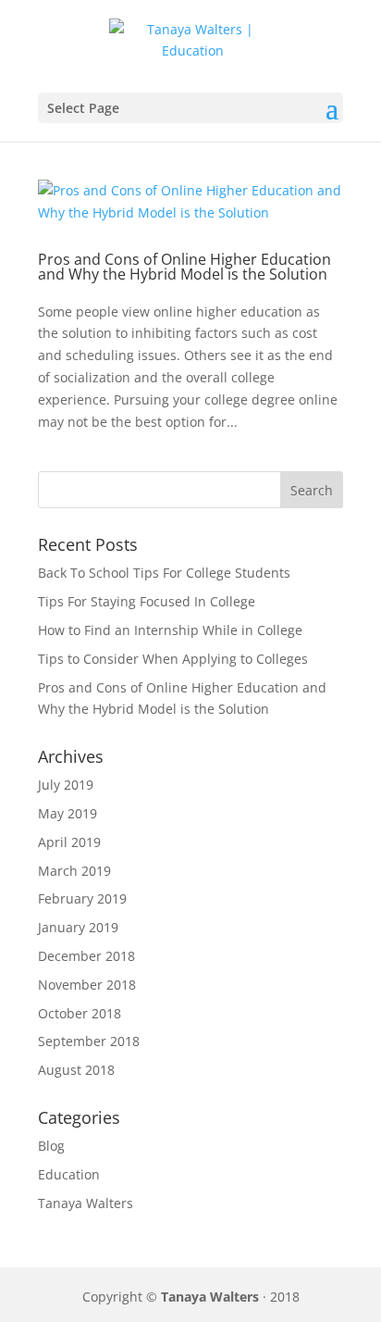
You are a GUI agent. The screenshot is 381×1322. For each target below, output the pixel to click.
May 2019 (67, 813)
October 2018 (79, 1013)
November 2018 (87, 984)
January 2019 (78, 927)
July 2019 (65, 784)
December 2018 (86, 956)
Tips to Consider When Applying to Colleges (173, 658)
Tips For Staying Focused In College (146, 601)
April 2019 (69, 842)
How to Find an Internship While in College (170, 630)
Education (69, 1174)
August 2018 (76, 1070)
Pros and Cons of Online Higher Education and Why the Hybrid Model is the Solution (184, 266)
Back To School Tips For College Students (164, 572)
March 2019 (74, 870)
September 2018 (89, 1041)
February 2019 (82, 898)
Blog (51, 1145)
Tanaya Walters (85, 1203)
